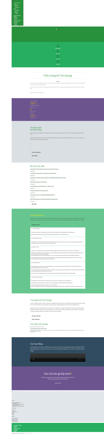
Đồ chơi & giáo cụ (14, 411)
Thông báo (16, 429)
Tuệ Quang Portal (15, 421)
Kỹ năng (13, 412)
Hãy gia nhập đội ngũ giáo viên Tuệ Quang (38, 328)
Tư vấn (15, 427)
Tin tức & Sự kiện (17, 428)
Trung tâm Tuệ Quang (18, 425)
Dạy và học (13, 410)
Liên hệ (15, 431)
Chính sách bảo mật (15, 418)
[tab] (35, 228)
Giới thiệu (15, 426)
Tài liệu (13, 414)
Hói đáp (13, 413)
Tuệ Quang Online (15, 419)
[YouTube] (12, 423)
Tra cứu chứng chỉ (15, 420)
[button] (13, 0)
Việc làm (15, 430)
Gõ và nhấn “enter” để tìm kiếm (17, 433)
